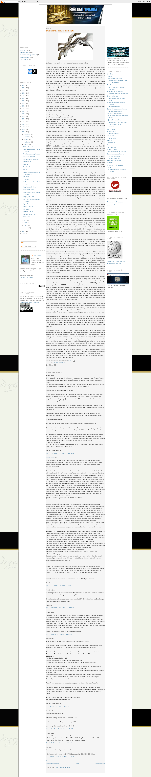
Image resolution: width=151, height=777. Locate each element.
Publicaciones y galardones (28, 55)
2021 (24, 98)
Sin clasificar (24, 59)
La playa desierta (28, 196)
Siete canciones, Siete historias (116, 151)
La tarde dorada (28, 211)
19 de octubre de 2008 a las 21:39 (60, 608)
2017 (24, 108)
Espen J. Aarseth (28, 206)
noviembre (27, 137)
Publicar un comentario (53, 761)
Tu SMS (25, 184)
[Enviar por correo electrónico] (47, 365)
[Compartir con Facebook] (55, 365)
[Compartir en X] (52, 365)
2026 (24, 85)
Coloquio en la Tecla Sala (31, 159)
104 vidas (110, 74)
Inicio (77, 763)
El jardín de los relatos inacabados (117, 93)
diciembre (27, 134)
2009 (24, 129)
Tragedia (26, 179)
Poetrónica (110, 140)
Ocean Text (110, 136)
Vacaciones (26, 217)
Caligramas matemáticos (114, 78)
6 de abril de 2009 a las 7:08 (58, 706)
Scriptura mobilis (112, 149)
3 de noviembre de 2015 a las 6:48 (60, 756)
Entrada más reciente (52, 763)
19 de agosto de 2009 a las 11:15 (59, 728)
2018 (24, 106)
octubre (26, 139)
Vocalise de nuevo (28, 167)
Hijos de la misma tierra (114, 120)
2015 (24, 114)
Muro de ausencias (113, 133)
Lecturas (23, 50)
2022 (24, 95)
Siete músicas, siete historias (115, 154)
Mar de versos (111, 129)
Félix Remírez (37, 255)
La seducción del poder (114, 124)
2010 (24, 126)
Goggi (25, 169)
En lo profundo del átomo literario (117, 109)
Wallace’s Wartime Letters (31, 147)
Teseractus (110, 162)
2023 (24, 93)
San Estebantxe (112, 147)
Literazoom (110, 127)
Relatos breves (25, 57)
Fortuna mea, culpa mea (114, 111)
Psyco (109, 145)
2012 (24, 121)
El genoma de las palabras (115, 91)
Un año (109, 167)
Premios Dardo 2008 (29, 214)
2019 (24, 103)
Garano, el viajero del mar (115, 113)
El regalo (26, 164)
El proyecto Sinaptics (113, 106)
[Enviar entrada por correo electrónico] (73, 360)
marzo (26, 225)
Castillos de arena (28, 189)
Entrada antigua (100, 763)
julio (25, 220)
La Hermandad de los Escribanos (33, 182)
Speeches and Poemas (30, 204)
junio (25, 222)
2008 (24, 132)
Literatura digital (25, 52)
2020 (24, 101)
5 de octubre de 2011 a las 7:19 (59, 742)
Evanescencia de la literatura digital (60, 31)
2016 (24, 111)
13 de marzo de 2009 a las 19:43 (59, 634)
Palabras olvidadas (29, 156)
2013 (24, 119)
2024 (24, 90)
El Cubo (109, 85)
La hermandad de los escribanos (117, 122)
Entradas (26, 243)
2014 (24, 116)
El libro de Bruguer (112, 96)
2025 (24, 88)
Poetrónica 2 (111, 142)
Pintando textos (111, 138)
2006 (24, 233)
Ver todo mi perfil (26, 277)
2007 (24, 231)
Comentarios (27, 246)
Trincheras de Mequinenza (31, 154)
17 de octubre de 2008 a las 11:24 (60, 453)
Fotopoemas (27, 161)
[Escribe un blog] (50, 365)
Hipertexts (26, 209)
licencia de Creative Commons (29, 302)
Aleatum (109, 76)
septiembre (27, 142)
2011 (24, 124)
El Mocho (26, 176)
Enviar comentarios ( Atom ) (63, 767)
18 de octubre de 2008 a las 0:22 (59, 585)
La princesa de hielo (29, 187)
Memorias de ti (111, 131)
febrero (26, 228)
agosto (26, 144)
